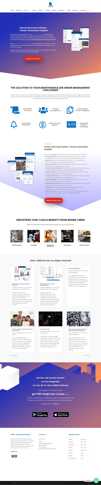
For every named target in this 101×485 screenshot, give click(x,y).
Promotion (61, 10)
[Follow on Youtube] (16, 456)
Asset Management (74, 268)
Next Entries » (87, 355)
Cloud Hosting (44, 329)
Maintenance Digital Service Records (21, 284)
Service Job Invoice (38, 34)
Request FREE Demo (33, 59)
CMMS (13, 334)
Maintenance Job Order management (49, 289)
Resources (75, 10)
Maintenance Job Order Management (47, 284)
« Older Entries (14, 355)
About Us (19, 10)
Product (34, 10)
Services (26, 10)
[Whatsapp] (96, 480)
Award (40, 10)
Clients (48, 10)
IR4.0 (69, 10)
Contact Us (83, 10)
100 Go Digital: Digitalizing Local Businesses (22, 329)
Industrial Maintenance (73, 334)
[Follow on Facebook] (13, 456)
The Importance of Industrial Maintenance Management (77, 329)
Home (12, 10)
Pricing (54, 10)
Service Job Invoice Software (22, 43)
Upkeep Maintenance (18, 287)
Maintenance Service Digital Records (21, 289)
